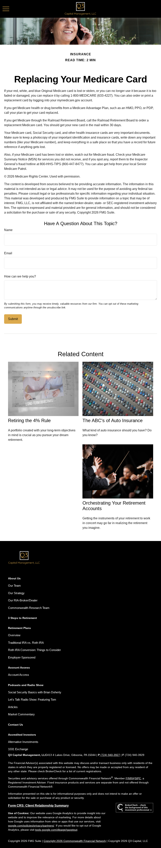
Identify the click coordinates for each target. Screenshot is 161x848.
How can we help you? (20, 276)
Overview (14, 635)
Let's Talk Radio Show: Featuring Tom (32, 699)
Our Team (14, 585)
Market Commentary (21, 714)
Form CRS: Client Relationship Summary (38, 805)
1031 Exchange (18, 749)
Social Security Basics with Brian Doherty (34, 692)
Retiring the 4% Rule (29, 420)
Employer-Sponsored (21, 657)
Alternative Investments (23, 742)
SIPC (138, 778)
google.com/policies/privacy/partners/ (31, 825)
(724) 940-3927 (110, 754)
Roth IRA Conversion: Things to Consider (34, 650)
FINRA (130, 778)
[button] (14, 578)
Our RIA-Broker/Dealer (23, 600)
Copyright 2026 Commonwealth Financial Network (75, 840)
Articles (13, 707)
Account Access (18, 674)
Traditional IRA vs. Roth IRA (26, 642)
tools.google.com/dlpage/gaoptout (56, 829)
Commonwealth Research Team (28, 607)
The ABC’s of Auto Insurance (112, 420)
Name (8, 230)
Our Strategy (16, 593)
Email (8, 253)
